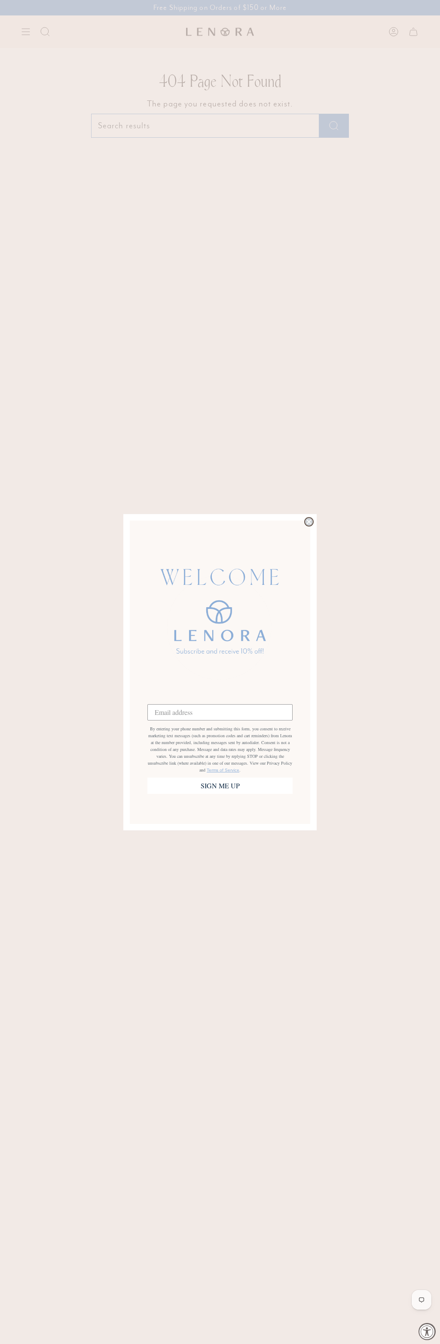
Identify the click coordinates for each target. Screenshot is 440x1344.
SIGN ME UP (220, 785)
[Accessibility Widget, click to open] (427, 1331)
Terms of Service (223, 770)
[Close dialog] (309, 522)
